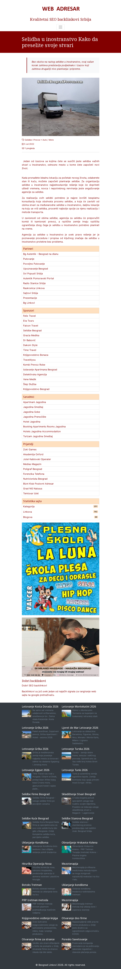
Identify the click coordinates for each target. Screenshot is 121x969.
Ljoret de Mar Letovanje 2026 (80, 727)
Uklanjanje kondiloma (75, 885)
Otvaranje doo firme (74, 918)
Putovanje (28, 258)
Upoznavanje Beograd (35, 268)
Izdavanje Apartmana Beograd (40, 369)
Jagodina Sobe (31, 411)
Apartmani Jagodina (34, 402)
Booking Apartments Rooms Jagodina (44, 426)
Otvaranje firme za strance (38, 939)
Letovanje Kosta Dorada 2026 (40, 706)
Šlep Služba (29, 384)
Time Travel (29, 350)
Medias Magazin (32, 464)
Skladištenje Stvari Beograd (78, 794)
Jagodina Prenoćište (34, 416)
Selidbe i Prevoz (32, 140)
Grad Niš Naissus (32, 488)
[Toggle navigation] (60, 27)
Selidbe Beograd (32, 330)
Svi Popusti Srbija (33, 273)
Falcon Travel (30, 325)
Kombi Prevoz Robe (34, 364)
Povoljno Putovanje (34, 263)
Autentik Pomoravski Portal (38, 278)
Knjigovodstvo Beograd (36, 389)
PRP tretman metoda (35, 900)
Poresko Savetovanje (74, 939)
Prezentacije (30, 297)
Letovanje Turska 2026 (75, 749)
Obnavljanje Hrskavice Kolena (79, 842)
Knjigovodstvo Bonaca (35, 354)
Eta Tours (28, 320)
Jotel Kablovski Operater (37, 459)
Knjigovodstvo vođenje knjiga (40, 918)
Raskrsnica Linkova (34, 288)
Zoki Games (29, 449)
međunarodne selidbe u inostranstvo (60, 204)
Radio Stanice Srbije (34, 283)
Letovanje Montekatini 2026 (79, 706)
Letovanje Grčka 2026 (35, 727)
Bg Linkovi (29, 302)
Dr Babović (29, 340)
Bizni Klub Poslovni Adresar (38, 483)
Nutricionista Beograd (35, 478)
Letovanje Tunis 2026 (75, 770)
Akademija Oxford (33, 454)
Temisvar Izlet (31, 493)
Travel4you (29, 359)
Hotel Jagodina (31, 421)
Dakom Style (30, 345)
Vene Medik (29, 379)
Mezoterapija (70, 863)
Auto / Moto (48, 140)
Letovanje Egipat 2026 (35, 770)
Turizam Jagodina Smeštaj (38, 436)
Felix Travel (29, 315)
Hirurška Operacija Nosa (36, 863)
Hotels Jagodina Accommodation (42, 431)
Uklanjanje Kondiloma (35, 842)
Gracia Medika (31, 335)
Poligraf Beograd (32, 468)
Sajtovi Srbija (30, 293)
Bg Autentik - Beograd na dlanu (40, 253)
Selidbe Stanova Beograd (77, 818)
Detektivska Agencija (35, 374)
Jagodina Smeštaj (33, 406)
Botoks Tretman (32, 885)
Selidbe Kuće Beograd (35, 818)
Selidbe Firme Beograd (36, 794)
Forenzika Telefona (33, 473)
